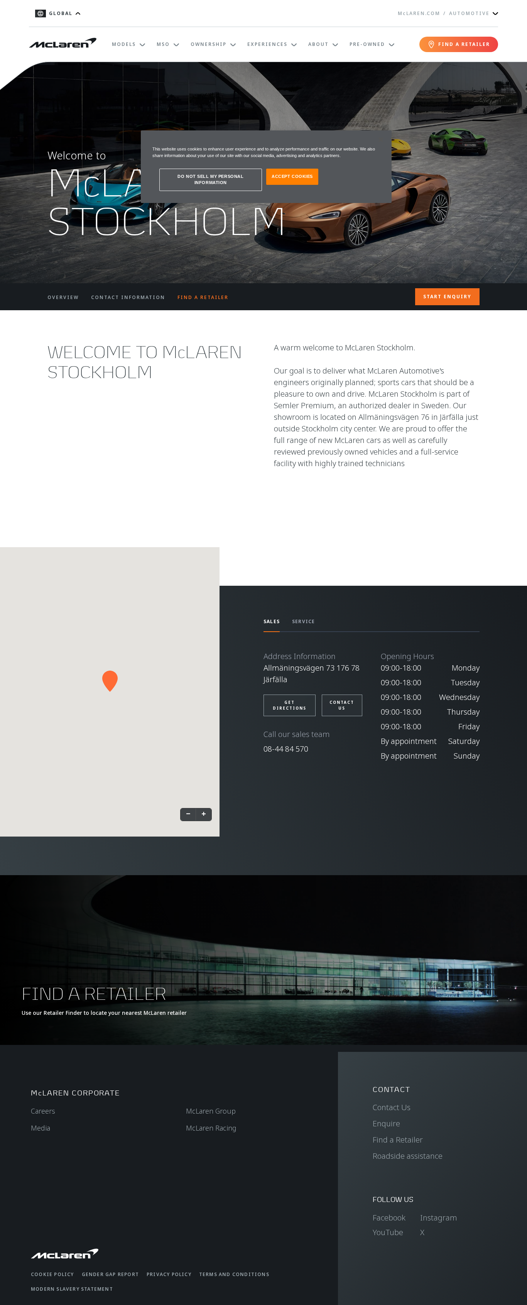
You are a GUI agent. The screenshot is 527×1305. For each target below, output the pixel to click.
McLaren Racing (211, 1128)
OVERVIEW (63, 297)
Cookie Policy (52, 1274)
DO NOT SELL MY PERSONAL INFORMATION (210, 179)
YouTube (388, 1232)
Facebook (389, 1217)
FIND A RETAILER (202, 297)
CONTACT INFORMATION (128, 297)
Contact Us (391, 1107)
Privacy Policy (169, 1274)
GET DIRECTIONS (289, 705)
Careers (43, 1111)
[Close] (380, 139)
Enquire (386, 1123)
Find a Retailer (398, 1139)
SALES (272, 621)
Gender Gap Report (110, 1274)
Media (40, 1128)
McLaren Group (211, 1111)
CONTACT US (341, 705)
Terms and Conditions (234, 1274)
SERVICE (303, 621)
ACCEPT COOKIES (292, 176)
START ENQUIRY (447, 296)
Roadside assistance (408, 1156)
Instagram (438, 1217)
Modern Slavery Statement (72, 1289)
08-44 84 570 (286, 749)
